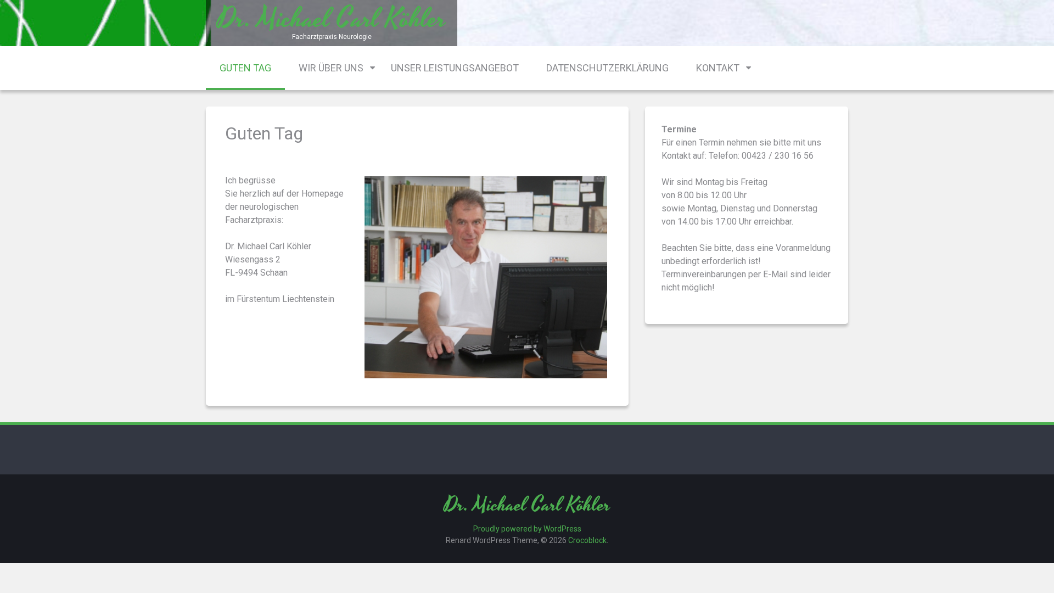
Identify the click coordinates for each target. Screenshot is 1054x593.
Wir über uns (331, 68)
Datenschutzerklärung (607, 68)
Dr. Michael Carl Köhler (527, 505)
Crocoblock (587, 540)
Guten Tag (245, 68)
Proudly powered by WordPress (527, 528)
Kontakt (717, 68)
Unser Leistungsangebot (455, 68)
